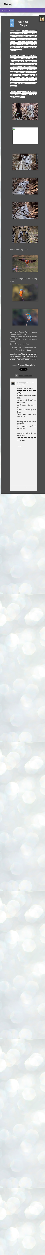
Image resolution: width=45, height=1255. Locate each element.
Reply (19, 446)
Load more (23, 488)
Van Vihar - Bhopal (23, 23)
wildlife (32, 365)
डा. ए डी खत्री (21, 383)
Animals (21, 365)
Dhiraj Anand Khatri (23, 350)
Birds (27, 365)
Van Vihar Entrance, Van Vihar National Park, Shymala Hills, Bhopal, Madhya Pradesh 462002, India (23, 357)
